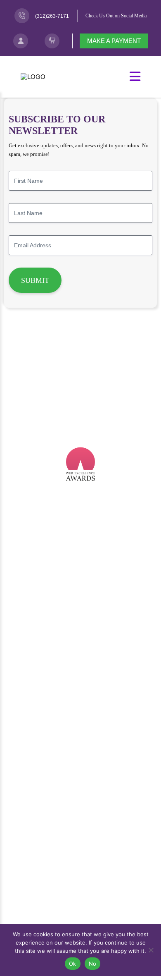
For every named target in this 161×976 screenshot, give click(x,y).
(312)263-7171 (52, 16)
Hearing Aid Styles (80, 661)
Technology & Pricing (81, 649)
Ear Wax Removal (80, 538)
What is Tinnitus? (80, 848)
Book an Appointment (80, 886)
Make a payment (114, 40)
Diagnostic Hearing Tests (80, 551)
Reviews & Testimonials (80, 735)
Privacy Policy (81, 922)
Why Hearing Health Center (80, 759)
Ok (72, 963)
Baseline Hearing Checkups (80, 526)
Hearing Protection (80, 575)
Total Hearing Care (80, 587)
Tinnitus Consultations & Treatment (80, 563)
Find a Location (80, 910)
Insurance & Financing (80, 673)
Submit (35, 280)
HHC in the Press (80, 747)
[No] (151, 950)
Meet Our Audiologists (80, 810)
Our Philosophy (80, 711)
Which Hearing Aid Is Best (81, 625)
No (93, 963)
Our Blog (81, 772)
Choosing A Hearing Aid (80, 637)
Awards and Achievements (81, 723)
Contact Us (80, 898)
